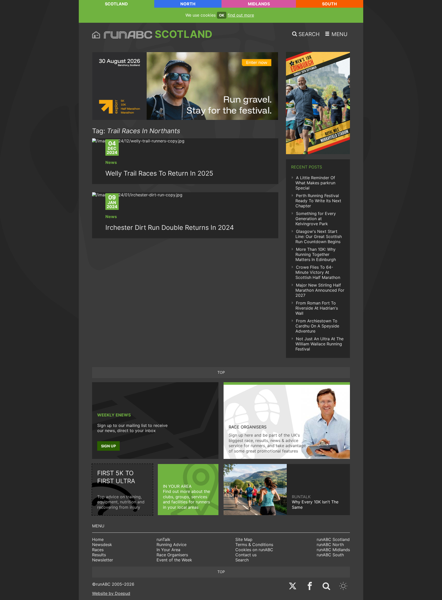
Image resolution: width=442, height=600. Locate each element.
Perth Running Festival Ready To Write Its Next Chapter (318, 200)
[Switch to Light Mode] (343, 587)
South (329, 3)
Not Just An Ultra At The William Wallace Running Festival (319, 344)
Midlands (259, 3)
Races (98, 549)
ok (221, 15)
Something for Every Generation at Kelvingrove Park (315, 218)
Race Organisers (172, 554)
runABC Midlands (333, 549)
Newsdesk (102, 544)
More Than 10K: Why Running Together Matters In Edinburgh (315, 254)
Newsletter (102, 559)
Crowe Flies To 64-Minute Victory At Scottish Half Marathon (317, 272)
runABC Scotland (333, 539)
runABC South (330, 554)
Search (242, 559)
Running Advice (171, 544)
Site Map (243, 539)
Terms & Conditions (254, 544)
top (221, 372)
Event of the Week (174, 559)
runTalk (163, 539)
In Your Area (168, 549)
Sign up (108, 446)
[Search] (326, 587)
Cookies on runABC (254, 549)
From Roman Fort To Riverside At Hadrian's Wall (316, 308)
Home (98, 539)
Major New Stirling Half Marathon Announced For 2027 (319, 290)
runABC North (330, 544)
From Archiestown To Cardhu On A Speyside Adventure (317, 326)
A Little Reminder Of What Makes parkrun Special (315, 182)
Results (99, 554)
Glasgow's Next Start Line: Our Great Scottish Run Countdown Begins (318, 236)
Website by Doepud (111, 593)
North (187, 3)
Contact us (246, 554)
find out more (241, 15)
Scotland (116, 3)
